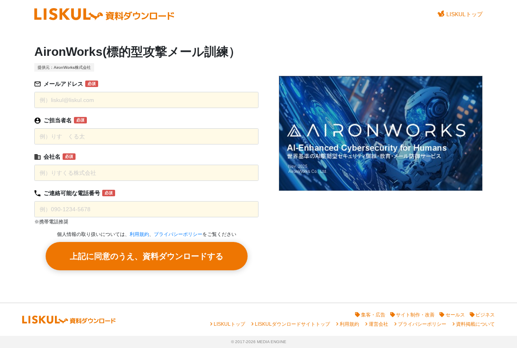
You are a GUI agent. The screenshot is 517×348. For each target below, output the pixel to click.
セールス (455, 315)
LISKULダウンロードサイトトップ (292, 324)
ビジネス (485, 315)
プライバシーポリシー (178, 234)
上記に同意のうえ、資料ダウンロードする (146, 256)
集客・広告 (373, 315)
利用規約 (139, 234)
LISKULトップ (464, 14)
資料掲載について (475, 324)
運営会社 (378, 324)
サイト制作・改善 (415, 315)
